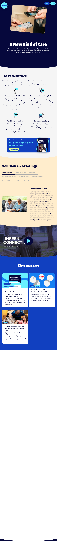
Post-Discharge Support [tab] (9, 176)
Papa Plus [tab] (32, 172)
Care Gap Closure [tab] (24, 176)
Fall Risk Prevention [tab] (28, 181)
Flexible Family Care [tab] (20, 172)
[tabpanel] (28, 204)
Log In (46, 3)
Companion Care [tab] (7, 172)
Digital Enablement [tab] (37, 176)
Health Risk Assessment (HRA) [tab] (11, 181)
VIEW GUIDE (14, 149)
